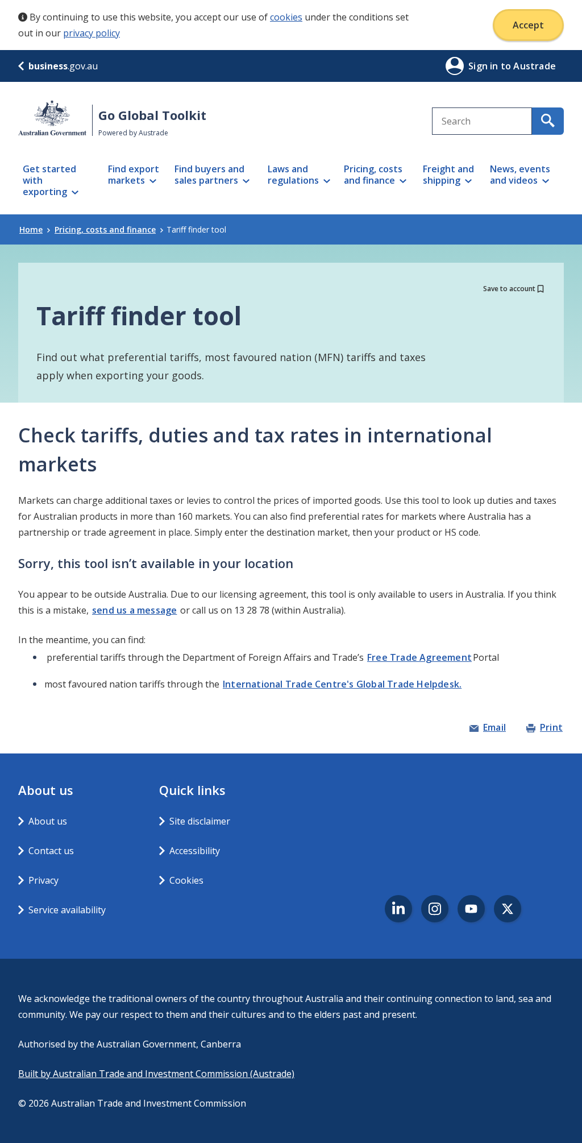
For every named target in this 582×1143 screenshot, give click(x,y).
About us (47, 821)
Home (31, 229)
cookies (286, 17)
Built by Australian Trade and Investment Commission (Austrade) (156, 1073)
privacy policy (91, 33)
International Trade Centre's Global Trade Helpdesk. (342, 684)
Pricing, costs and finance (105, 229)
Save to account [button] (509, 288)
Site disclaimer (199, 821)
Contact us (51, 850)
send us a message (134, 610)
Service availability (67, 910)
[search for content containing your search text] (548, 121)
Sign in (484, 66)
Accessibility (194, 850)
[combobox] (482, 121)
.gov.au (63, 66)
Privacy (43, 880)
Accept (528, 25)
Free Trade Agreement (419, 657)
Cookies (186, 880)
